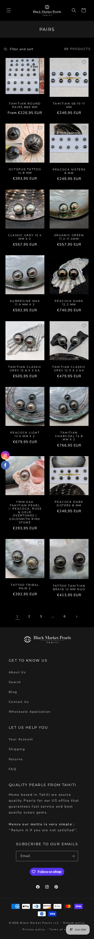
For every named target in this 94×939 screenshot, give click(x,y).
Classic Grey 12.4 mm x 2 (25, 237)
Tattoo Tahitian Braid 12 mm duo (69, 587)
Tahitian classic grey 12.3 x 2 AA (69, 368)
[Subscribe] (73, 856)
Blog (13, 692)
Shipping (17, 749)
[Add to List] (40, 62)
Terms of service (62, 929)
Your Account (21, 739)
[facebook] (5, 465)
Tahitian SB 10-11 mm (69, 105)
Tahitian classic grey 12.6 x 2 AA (25, 368)
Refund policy (74, 923)
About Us (17, 672)
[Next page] (76, 616)
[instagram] (5, 455)
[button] (9, 10)
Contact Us (19, 702)
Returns (16, 759)
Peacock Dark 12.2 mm (69, 302)
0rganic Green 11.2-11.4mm (69, 237)
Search (15, 682)
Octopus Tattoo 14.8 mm (25, 171)
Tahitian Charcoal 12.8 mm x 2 (69, 436)
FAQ (12, 769)
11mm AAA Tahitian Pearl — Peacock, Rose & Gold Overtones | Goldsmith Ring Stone (25, 512)
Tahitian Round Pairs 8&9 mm (25, 105)
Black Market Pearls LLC (39, 922)
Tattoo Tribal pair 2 (25, 586)
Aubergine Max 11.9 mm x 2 (25, 302)
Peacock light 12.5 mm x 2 (25, 434)
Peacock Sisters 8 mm (69, 171)
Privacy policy (34, 929)
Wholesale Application (29, 712)
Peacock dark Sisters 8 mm (69, 503)
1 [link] (17, 616)
